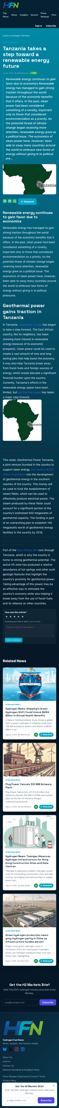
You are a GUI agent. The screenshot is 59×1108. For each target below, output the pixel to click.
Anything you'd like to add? (22, 621)
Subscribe (51, 25)
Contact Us (8, 1065)
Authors (7, 1061)
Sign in (38, 25)
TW (9, 201)
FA (5, 201)
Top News (5, 15)
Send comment (14, 640)
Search (34, 15)
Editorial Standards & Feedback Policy (21, 1070)
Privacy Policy (9, 1080)
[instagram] (17, 1049)
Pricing (55, 15)
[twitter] (11, 1049)
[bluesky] (5, 1049)
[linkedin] (23, 1049)
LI (14, 201)
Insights (24, 15)
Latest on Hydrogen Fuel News (16, 35)
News (14, 15)
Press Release (45, 15)
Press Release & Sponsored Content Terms (24, 1076)
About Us (7, 1057)
